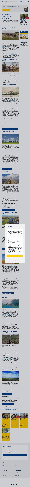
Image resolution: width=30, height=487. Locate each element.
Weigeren (14, 260)
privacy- (17, 251)
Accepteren (14, 255)
